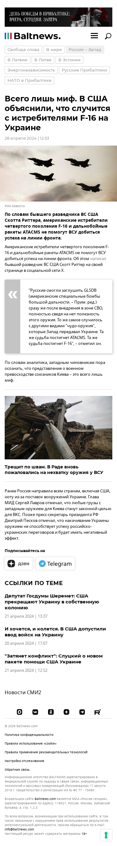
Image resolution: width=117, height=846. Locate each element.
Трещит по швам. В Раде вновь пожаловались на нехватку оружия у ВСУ (54, 469)
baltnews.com (45, 799)
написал (98, 259)
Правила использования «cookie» (30, 743)
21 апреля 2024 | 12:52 (26, 670)
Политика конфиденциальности (29, 734)
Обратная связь (17, 769)
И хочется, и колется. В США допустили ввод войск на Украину (55, 632)
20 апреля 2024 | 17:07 (26, 643)
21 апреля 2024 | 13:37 (26, 616)
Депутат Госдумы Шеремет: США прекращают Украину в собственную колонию (52, 602)
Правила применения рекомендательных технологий (46, 752)
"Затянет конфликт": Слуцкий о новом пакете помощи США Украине (54, 659)
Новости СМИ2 (23, 692)
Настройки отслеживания (24, 761)
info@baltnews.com (19, 829)
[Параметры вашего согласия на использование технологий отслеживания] (106, 835)
